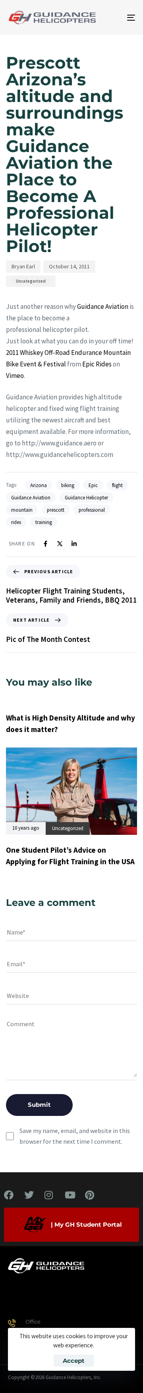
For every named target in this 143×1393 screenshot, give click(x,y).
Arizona (38, 485)
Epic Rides (97, 364)
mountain (22, 510)
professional (92, 510)
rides (16, 522)
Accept (74, 1360)
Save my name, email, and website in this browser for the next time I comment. (74, 1136)
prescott (55, 510)
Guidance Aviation (102, 306)
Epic (93, 485)
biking (67, 485)
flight (117, 485)
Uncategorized (31, 281)
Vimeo (15, 375)
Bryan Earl (23, 266)
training (43, 522)
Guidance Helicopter (86, 497)
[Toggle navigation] (114, 17)
